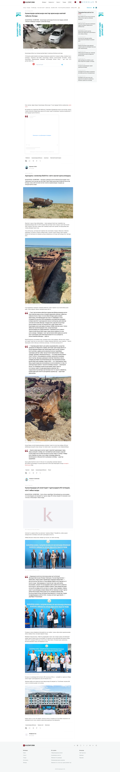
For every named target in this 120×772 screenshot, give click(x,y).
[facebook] (83, 748)
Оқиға (24, 756)
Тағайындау (33, 7)
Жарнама (81, 760)
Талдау (64, 2)
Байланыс (81, 758)
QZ (82, 2)
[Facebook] (37, 161)
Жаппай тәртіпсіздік (55, 157)
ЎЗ (93, 2)
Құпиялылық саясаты (56, 758)
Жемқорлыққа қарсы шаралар (58, 763)
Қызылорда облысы (37, 157)
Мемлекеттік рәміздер (56, 760)
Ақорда (28, 7)
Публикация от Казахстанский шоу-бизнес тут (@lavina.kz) (42, 151)
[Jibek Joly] (89, 7)
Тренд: (24, 7)
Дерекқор (48, 7)
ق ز (91, 2)
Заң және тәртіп (41, 7)
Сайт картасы (82, 756)
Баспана (47, 728)
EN (86, 2)
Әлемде (25, 765)
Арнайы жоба (54, 7)
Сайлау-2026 (74, 7)
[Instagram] (26, 161)
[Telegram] (33, 161)
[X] (40, 161)
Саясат (24, 758)
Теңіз (49, 470)
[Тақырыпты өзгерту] (76, 2)
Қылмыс (46, 157)
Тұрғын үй (40, 728)
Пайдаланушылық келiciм (56, 756)
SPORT (69, 2)
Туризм (27, 470)
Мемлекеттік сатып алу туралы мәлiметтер (61, 765)
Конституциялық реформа (64, 7)
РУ (84, 2)
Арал (32, 470)
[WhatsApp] (30, 161)
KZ (80, 2)
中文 (89, 2)
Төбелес (28, 157)
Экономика (25, 763)
